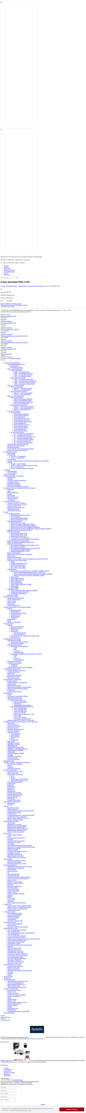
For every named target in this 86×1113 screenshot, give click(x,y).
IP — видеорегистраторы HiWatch (24, 433)
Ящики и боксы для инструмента (16, 857)
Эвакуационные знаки (13, 985)
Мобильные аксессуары (11, 928)
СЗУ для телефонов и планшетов (16, 936)
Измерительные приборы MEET (16, 827)
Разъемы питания (12, 797)
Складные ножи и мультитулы (16, 838)
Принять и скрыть (72, 1109)
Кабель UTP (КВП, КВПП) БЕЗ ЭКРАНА (23, 524)
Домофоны (7, 470)
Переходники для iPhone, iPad (15, 942)
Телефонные (14, 617)
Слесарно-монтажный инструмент (17, 851)
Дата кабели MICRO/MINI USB (16, 958)
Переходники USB (12, 773)
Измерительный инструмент (15, 856)
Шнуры (6, 806)
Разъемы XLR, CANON (14, 792)
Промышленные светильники (22, 705)
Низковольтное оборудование (12, 638)
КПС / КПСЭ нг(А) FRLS (18, 566)
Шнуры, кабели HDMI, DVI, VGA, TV (18, 818)
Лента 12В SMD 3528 (20, 711)
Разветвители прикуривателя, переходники (19, 945)
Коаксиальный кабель (13, 531)
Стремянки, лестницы (13, 853)
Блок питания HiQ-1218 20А (10, 329)
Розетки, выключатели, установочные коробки (17, 607)
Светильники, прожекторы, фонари (17, 696)
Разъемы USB (11, 791)
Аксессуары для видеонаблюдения (17, 450)
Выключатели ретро (16, 628)
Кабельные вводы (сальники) (15, 868)
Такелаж (9, 895)
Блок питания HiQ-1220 (9, 323)
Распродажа (7, 268)
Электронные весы (12, 1008)
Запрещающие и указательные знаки (17, 981)
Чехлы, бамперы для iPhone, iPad (16, 940)
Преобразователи (12, 498)
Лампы (9, 694)
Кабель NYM (14, 577)
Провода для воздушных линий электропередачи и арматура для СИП (27, 559)
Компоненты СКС (9, 761)
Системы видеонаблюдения (12, 362)
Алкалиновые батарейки (14, 914)
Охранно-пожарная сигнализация (13, 476)
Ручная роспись (15, 637)
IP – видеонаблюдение (13, 411)
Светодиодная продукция (14, 699)
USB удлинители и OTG (14, 948)
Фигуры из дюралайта (13, 730)
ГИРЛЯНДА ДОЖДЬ (13, 744)
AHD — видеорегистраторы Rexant (24, 384)
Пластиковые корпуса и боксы (19, 641)
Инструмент (7, 833)
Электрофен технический (14, 854)
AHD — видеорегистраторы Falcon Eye (25, 381)
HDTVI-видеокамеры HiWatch (22, 400)
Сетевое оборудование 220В (12, 669)
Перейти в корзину (15, 358)
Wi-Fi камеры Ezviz (19, 417)
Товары (3, 286)
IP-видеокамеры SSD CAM (22, 418)
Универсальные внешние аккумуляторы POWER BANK (23, 939)
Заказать (43, 1104)
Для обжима (10, 844)
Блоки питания (11, 925)
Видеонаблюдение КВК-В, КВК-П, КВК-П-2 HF (25, 545)
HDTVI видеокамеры (17, 397)
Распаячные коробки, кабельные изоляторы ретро (25, 635)
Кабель (6, 512)
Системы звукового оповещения (16, 480)
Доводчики (10, 489)
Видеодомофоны (12, 471)
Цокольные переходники (14, 675)
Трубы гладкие (11, 601)
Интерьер (10, 972)
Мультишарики (15, 736)
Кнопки (9, 494)
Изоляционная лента (13, 875)
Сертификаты (8, 1069)
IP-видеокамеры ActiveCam (22, 420)
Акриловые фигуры (13, 724)
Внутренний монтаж (20, 632)
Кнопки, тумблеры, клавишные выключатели (17, 762)
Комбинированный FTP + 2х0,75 (20, 551)
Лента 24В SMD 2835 (20, 708)
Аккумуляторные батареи (14, 913)
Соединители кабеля (13, 890)
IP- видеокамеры (15, 412)
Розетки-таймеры (12, 1005)
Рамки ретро (14, 631)
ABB (15, 647)
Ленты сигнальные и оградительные (17, 878)
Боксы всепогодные (13, 678)
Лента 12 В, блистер (20, 712)
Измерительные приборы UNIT (16, 830)
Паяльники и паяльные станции (16, 860)
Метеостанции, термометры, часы (17, 1002)
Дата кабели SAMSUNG (14, 960)
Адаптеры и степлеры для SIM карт (17, 954)
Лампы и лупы (11, 1000)
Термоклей (10, 901)
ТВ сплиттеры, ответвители (12, 801)
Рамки (9, 620)
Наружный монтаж (19, 634)
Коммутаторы (11, 453)
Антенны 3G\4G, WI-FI (14, 506)
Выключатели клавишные (14, 764)
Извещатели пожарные (14, 485)
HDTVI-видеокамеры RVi (21, 403)
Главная (6, 265)
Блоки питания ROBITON (15, 923)
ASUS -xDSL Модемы (17, 467)
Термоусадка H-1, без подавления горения (19, 905)
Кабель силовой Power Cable (19, 519)
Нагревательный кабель (14, 557)
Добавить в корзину (22, 305)
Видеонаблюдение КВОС (18, 546)
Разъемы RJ (10, 788)
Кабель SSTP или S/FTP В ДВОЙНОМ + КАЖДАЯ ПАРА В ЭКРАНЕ (31, 528)
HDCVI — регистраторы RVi (22, 394)
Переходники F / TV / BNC (15, 771)
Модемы (9, 462)
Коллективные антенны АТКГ (16, 507)
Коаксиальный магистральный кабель (18, 540)
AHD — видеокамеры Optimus (23, 375)
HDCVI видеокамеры (17, 387)
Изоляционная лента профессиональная (18, 877)
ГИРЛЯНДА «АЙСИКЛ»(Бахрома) (17, 749)
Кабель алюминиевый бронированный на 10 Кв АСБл (29, 572)
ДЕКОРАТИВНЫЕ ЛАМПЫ (15, 753)
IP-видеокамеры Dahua (20, 426)
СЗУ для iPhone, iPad (13, 934)
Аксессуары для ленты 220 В (22, 718)
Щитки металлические (17, 643)
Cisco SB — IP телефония (18, 456)
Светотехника (8, 693)
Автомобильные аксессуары (12, 964)
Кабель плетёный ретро (17, 626)
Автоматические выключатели (19, 646)
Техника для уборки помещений (16, 994)
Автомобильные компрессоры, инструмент (19, 970)
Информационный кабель (14, 521)
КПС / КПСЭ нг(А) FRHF (18, 568)
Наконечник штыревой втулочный (17, 688)
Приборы (10, 479)
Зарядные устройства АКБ (15, 920)
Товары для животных (13, 996)
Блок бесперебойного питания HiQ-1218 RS (15, 336)
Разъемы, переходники (10, 770)
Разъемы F (10, 785)
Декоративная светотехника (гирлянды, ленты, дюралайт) (20, 721)
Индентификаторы (12, 492)
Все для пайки (8, 859)
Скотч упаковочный (13, 889)
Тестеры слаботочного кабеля (15, 831)
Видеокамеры (15, 365)
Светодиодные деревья (14, 726)
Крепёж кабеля (11, 869)
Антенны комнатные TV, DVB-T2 (17, 504)
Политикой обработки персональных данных (20, 1110)
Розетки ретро (15, 629)
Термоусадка (7, 904)
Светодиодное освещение (18, 700)
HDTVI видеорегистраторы (19, 405)
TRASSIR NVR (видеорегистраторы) (18, 444)
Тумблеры (10, 767)
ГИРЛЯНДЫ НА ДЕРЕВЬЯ (15, 750)
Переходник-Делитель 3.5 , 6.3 (19, 780)
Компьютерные (15, 611)
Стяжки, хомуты (12, 892)
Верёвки (9, 896)
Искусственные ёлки (13, 759)
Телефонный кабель (13, 589)
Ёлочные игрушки (12, 758)
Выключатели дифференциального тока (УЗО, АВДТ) (26, 654)
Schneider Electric (19, 652)
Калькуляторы (11, 1009)
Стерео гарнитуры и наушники (16, 937)
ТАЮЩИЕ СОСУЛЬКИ (14, 756)
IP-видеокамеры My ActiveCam (23, 421)
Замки (9, 491)
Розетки (9, 608)
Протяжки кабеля (12, 887)
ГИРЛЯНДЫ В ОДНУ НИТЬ (15, 747)
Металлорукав (11, 602)
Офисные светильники (20, 702)
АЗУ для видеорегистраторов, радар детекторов (21, 933)
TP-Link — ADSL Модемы (18, 464)
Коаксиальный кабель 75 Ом (19, 534)
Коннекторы (11, 673)
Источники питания (10, 922)
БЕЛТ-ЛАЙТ (11, 741)
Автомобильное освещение (15, 966)
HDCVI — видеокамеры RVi (22, 390)
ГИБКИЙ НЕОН (12, 746)
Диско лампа (11, 723)
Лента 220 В (17, 715)
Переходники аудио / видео (15, 774)
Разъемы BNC (11, 783)
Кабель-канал (11, 604)
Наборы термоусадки (13, 910)
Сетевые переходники (13, 672)
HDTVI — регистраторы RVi (22, 409)
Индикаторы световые (13, 768)
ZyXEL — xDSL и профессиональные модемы (24, 465)
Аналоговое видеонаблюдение (16, 364)
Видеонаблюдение (11, 286)
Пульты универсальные (14, 1003)
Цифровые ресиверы (13, 509)
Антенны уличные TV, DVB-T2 (16, 503)
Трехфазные (14, 666)
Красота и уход (11, 991)
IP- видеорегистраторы (17, 432)
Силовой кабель (12, 569)
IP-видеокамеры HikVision (21, 414)
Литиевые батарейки (13, 916)
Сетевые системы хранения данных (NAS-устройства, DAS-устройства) (28, 460)
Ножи (9, 836)
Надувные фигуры (12, 727)
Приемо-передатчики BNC (15, 782)
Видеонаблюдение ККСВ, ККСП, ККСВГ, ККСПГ (25, 548)
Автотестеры (11, 822)
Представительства (9, 271)
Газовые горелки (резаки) (14, 835)
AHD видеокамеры (16, 370)
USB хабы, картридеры (14, 949)
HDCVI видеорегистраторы (19, 391)
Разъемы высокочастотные (15, 794)
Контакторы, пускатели (14, 661)
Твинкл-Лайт (14, 739)
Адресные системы (12, 482)
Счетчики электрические (14, 663)
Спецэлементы (11, 919)
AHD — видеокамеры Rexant (22, 376)
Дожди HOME (15, 735)
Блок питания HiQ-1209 (9, 316)
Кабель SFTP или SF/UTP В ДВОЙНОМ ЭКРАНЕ (25, 527)
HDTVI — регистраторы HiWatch (23, 408)
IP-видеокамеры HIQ (20, 423)
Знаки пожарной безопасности (16, 984)
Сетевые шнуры (12, 813)
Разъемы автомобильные (14, 795)
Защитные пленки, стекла (14, 963)
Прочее (9, 975)
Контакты (7, 274)
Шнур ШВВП (15, 587)
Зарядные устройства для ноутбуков (17, 927)
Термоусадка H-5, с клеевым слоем (17, 908)
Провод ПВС (14, 586)
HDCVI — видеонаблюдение (15, 385)
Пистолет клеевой (12, 850)
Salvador (9, 625)
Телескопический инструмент (16, 841)
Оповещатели (11, 477)
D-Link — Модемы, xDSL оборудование (22, 468)
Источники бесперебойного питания (18, 486)
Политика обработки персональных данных (26, 1081)
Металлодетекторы (12, 497)
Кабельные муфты (12, 595)
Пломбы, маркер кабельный (15, 883)
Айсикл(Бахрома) (16, 733)
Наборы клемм (11, 684)
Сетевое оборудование (10, 451)
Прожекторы (18, 703)
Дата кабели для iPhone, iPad (15, 961)
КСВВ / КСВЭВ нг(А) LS (18, 565)
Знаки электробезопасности (15, 982)
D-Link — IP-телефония (17, 457)
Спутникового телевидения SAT (20, 537)
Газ (8, 872)
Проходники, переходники (18, 613)
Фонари (9, 1006)
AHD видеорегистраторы (18, 378)
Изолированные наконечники (12, 679)
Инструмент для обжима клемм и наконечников (21, 847)
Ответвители (11, 803)
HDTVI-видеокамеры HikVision (23, 399)
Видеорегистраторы (16, 367)
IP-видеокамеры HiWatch (21, 415)
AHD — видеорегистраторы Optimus (24, 382)
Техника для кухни (12, 993)
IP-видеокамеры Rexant (20, 430)
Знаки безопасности (10, 979)
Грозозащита (11, 798)
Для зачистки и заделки (14, 842)
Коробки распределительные (15, 598)
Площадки (10, 884)
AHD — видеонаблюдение (15, 368)
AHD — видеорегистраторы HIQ (23, 379)
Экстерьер (10, 973)
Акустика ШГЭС (16, 516)
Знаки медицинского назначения (16, 987)
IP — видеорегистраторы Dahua (23, 438)
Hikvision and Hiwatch (7, 1060)
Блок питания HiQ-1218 (9, 349)
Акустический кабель (13, 513)
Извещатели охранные (13, 483)
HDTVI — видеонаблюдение (15, 396)
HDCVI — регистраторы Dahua (23, 393)
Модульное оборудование (14, 644)
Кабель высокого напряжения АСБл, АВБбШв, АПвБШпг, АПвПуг (30, 571)
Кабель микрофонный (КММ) (19, 518)
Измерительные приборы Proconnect (17, 828)
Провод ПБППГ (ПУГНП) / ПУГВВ (21, 584)
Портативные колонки (13, 943)
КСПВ (13, 562)
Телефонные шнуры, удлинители (16, 816)
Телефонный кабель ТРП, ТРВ (19, 592)
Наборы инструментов (13, 848)
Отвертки (10, 839)
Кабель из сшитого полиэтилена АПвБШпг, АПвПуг (29, 575)
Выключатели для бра (13, 676)
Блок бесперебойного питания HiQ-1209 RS (15, 342)
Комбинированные (16, 610)
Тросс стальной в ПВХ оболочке (16, 902)
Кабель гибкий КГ (16, 581)
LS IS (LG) (17, 651)
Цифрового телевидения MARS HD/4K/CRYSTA (25, 539)
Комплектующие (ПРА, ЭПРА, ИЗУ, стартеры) (20, 720)
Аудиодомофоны (12, 473)
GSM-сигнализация (9, 474)
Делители (10, 804)
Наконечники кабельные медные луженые (19, 866)
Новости (6, 267)
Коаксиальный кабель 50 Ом (19, 533)
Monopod (10, 946)
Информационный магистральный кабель (19, 530)
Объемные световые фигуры (15, 729)
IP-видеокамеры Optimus (21, 427)
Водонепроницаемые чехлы (15, 957)
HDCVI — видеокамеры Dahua (23, 388)
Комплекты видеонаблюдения (16, 445)
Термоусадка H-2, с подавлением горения (19, 907)
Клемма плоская (12, 681)
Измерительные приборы (11, 821)
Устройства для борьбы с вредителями (18, 1011)
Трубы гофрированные (14, 599)
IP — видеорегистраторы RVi (22, 441)
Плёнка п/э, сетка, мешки (14, 881)
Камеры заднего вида (13, 967)
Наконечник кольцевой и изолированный (19, 687)
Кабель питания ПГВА (13, 552)
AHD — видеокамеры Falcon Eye (23, 373)
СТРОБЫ (10, 755)
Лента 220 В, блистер (20, 717)
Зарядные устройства (13, 969)
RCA (12, 776)
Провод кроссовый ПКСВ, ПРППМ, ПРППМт (24, 590)
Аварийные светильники (14, 697)
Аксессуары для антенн (14, 510)
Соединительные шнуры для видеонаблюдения (21, 815)
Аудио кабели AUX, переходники (17, 955)
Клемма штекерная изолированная (17, 682)
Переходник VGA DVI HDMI (19, 779)
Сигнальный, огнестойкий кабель (17, 560)
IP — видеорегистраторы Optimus (23, 439)
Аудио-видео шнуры (13, 807)
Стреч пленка (11, 899)
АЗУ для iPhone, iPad (13, 931)
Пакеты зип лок (11, 880)
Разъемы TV (10, 789)
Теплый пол (7, 978)
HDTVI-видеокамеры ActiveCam (23, 402)
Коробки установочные (14, 622)
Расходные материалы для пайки (16, 863)
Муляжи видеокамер (13, 447)
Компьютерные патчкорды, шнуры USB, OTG (20, 810)
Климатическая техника (14, 990)
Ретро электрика (8, 623)
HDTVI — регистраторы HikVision (24, 406)
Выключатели (11, 619)
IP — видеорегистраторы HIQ (22, 435)
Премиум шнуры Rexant (14, 812)
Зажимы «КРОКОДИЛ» (14, 800)
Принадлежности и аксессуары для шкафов (19, 667)
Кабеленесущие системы (11, 596)
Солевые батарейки (13, 917)
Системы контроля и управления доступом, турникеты (20, 488)
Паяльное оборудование (14, 862)
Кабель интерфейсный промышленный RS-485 (20, 542)
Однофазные (14, 664)
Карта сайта (7, 1075)
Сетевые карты (11, 459)
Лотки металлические (13, 605)
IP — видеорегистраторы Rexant (23, 442)
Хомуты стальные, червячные (15, 893)
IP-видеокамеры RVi (20, 429)
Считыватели (11, 500)
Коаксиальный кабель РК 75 (19, 536)
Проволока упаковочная (14, 886)
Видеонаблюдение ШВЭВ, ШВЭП (21, 549)
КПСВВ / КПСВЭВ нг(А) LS (19, 563)
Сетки (12, 738)
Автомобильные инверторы (15, 952)
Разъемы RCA (11, 786)
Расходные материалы (10, 865)
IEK (15, 649)
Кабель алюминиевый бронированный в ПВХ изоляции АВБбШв (33, 574)
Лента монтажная (12, 871)
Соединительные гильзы (14, 691)
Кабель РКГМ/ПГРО (17, 583)
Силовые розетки (16, 614)
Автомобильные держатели (15, 951)
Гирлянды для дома (12, 732)
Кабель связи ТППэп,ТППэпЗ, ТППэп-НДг (19, 554)
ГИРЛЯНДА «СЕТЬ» (13, 743)
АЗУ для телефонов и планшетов (16, 930)
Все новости (4, 1065)
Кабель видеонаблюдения (14, 543)
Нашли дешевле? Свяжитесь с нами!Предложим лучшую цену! (11, 304)
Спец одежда (11, 898)
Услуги (6, 273)
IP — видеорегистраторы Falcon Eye (24, 436)
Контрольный (11, 555)
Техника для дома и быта (11, 988)
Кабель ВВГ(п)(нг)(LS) (17, 578)
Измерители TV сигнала (14, 824)
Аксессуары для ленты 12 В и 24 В (24, 714)
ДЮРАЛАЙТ (11, 752)
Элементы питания (9, 911)
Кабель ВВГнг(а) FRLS (17, 580)
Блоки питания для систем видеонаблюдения (31, 286)
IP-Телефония (11, 454)
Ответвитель (11, 690)
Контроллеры (11, 495)
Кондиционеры (8, 976)
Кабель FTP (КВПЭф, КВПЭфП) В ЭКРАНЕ (23, 525)
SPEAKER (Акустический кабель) (20, 515)
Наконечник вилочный (14, 685)
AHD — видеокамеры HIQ (22, 372)
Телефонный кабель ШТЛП (19, 593)
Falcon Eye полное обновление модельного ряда (14, 1037)
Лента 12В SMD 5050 (20, 709)
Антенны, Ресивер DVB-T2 (12, 501)
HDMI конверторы (12, 809)
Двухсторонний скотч (13, 874)
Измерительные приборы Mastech (17, 825)
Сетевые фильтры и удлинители (16, 670)
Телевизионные (15, 616)
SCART (13, 777)
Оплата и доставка (9, 270)
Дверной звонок (12, 999)
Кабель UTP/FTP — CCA (18, 522)
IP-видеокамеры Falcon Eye (22, 424)
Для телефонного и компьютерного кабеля (19, 845)
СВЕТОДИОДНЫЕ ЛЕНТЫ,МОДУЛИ (22, 706)
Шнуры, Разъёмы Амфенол (15, 819)
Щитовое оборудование (14, 640)
